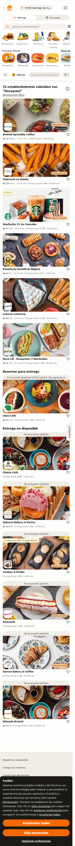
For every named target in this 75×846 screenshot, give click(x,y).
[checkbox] (8, 60)
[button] (8, 8)
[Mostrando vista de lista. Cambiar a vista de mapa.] (69, 26)
